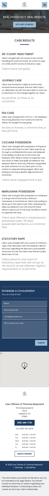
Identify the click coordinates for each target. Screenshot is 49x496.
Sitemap (19, 467)
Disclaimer (31, 467)
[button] (24, 365)
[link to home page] (24, 5)
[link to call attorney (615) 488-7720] (4, 4)
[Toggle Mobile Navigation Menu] (44, 4)
